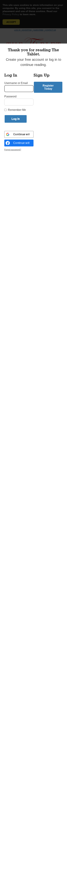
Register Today (48, 87)
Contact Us (50, 30)
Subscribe (38, 30)
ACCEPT (11, 22)
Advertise (27, 30)
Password (10, 96)
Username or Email (16, 83)
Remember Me (17, 109)
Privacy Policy (11, 14)
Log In (17, 30)
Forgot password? (12, 149)
